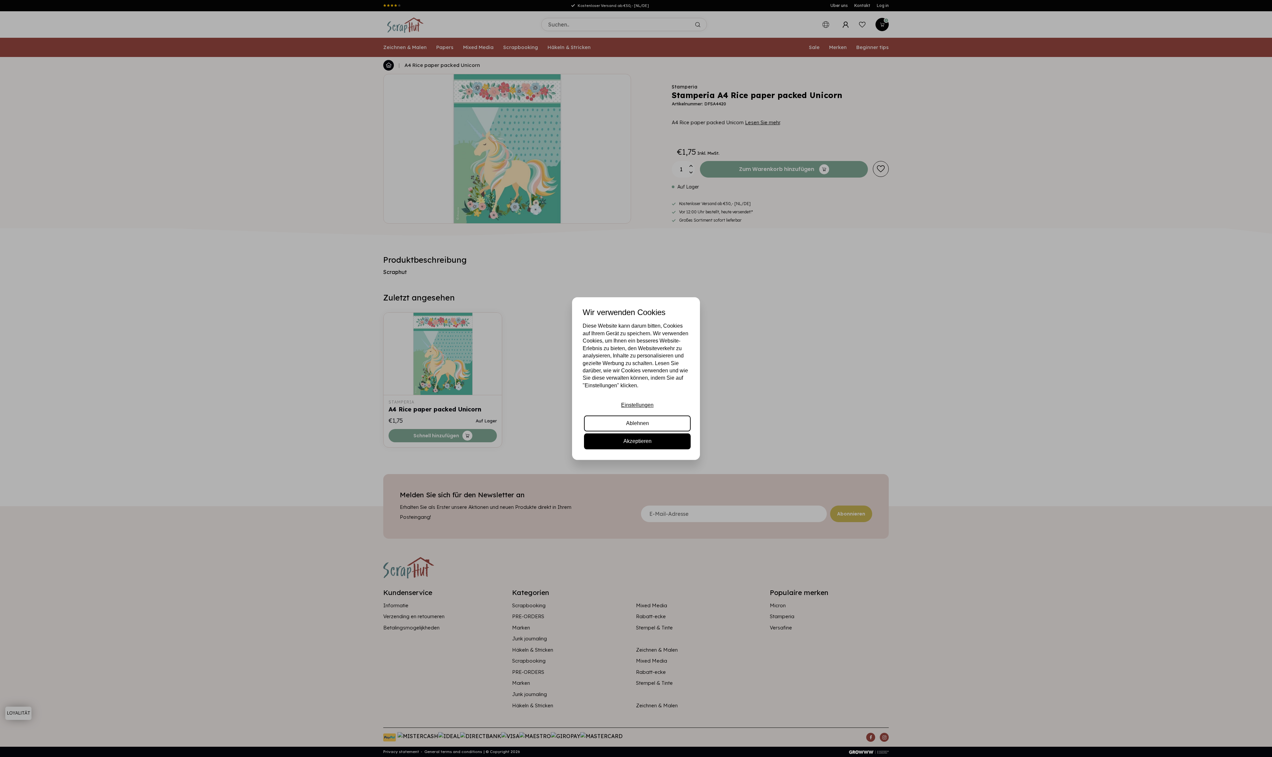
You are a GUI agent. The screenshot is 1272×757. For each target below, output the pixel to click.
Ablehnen (637, 423)
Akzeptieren (637, 441)
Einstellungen (637, 405)
